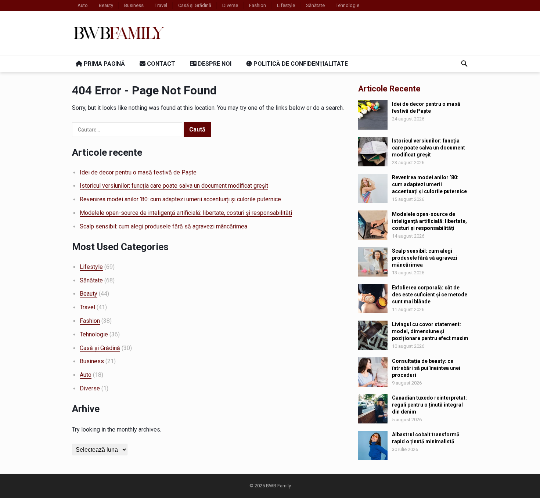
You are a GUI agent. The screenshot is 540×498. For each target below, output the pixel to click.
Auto (83, 5)
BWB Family (278, 485)
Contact (160, 63)
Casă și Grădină (194, 5)
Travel (161, 5)
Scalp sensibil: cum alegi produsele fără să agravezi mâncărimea (163, 226)
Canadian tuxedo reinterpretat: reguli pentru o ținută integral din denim (429, 405)
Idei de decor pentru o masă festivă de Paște (138, 172)
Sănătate (315, 5)
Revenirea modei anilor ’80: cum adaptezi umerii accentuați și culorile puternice (180, 199)
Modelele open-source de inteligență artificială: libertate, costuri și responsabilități (186, 212)
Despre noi (214, 63)
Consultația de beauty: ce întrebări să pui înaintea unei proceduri (426, 368)
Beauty (106, 5)
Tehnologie (347, 5)
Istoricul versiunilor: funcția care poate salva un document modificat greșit (174, 185)
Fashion (257, 5)
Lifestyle (286, 5)
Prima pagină (103, 63)
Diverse (230, 5)
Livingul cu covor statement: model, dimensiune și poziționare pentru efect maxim (430, 331)
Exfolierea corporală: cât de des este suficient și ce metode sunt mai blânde (429, 294)
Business (134, 5)
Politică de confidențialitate (300, 63)
